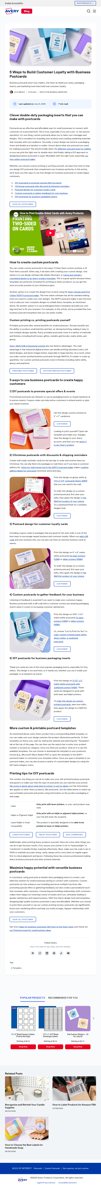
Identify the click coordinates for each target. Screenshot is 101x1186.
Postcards (38, 1168)
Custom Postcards (52, 1168)
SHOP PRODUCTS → (85, 3)
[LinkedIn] (47, 953)
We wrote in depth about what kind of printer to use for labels (39, 786)
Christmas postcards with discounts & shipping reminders (42, 186)
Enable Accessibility (14, 3)
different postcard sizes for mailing (74, 149)
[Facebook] (32, 953)
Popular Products (32, 997)
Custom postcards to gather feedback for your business (41, 193)
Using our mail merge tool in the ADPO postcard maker (47, 467)
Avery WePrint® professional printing (27, 346)
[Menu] (94, 11)
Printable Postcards (23, 371)
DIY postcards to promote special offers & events (38, 183)
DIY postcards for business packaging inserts (36, 196)
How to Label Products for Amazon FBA (74, 1104)
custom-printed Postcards (57, 371)
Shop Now (23, 1047)
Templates (16, 968)
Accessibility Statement (67, 1183)
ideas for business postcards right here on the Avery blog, (46, 927)
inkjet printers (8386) (73, 559)
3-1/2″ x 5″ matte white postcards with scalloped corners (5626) (68, 684)
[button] (93, 1018)
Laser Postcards (21, 835)
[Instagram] (39, 953)
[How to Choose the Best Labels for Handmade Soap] (27, 1129)
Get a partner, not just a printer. (76, 1168)
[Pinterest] (54, 953)
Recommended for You (63, 997)
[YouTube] (68, 953)
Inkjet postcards (48, 835)
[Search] (88, 11)
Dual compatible (74, 835)
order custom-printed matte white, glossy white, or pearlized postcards (70, 638)
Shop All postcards (22, 204)
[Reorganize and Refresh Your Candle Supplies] (27, 1088)
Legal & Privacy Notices (46, 1183)
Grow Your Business (48, 92)
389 (65, 621)
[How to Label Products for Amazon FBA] (74, 1088)
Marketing (62, 92)
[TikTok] (61, 953)
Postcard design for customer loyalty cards (35, 189)
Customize (62, 424)
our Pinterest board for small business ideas (30, 930)
